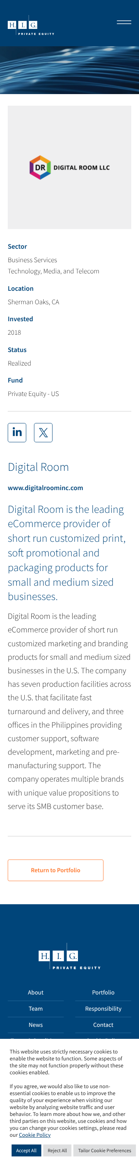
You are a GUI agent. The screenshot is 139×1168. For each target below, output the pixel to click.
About (35, 992)
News (36, 1025)
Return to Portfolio (55, 870)
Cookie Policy (35, 1135)
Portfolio (103, 992)
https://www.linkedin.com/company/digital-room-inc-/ (17, 432)
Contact (103, 1025)
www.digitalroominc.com (45, 487)
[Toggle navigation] (121, 23)
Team (36, 1009)
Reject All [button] (57, 1150)
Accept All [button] (26, 1150)
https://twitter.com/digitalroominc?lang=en (43, 432)
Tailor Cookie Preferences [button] (104, 1150)
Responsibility (103, 1009)
